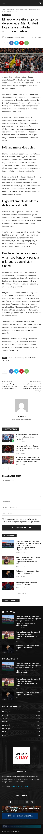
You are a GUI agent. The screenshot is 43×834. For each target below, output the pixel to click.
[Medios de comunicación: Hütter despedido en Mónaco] (8, 574)
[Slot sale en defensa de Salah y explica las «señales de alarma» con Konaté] (8, 449)
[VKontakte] (32, 802)
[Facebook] (11, 43)
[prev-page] (3, 468)
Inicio (4, 10)
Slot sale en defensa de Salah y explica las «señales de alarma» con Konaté (27, 448)
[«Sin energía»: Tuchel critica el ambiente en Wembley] (8, 586)
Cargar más (20, 593)
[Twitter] (16, 43)
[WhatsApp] (26, 43)
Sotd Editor (10, 37)
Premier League (12, 10)
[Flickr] (21, 802)
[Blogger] (10, 802)
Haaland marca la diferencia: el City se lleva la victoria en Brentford (27, 437)
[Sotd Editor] (3, 37)
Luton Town (19, 358)
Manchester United (30, 358)
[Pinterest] (21, 43)
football (11, 358)
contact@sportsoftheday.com (21, 786)
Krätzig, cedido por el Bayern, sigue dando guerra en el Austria (9, 386)
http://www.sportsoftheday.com (21, 419)
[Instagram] (27, 802)
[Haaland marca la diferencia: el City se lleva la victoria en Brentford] (8, 438)
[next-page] (7, 468)
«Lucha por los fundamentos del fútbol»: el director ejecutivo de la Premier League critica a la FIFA (28, 459)
